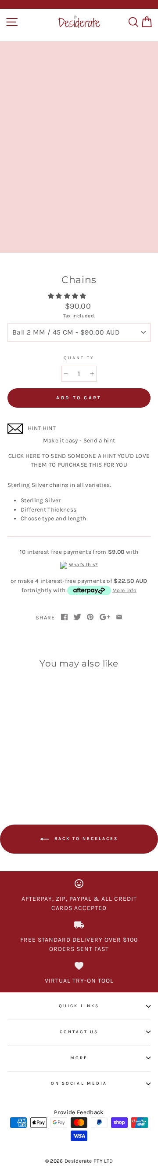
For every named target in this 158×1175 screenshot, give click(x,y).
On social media (79, 1083)
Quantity (79, 358)
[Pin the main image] (90, 618)
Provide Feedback (79, 1112)
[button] (68, 296)
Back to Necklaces (85, 839)
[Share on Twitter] (77, 618)
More (79, 1058)
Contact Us (79, 1032)
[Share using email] (119, 618)
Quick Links (79, 1006)
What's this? (83, 564)
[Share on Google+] (105, 618)
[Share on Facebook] (64, 618)
